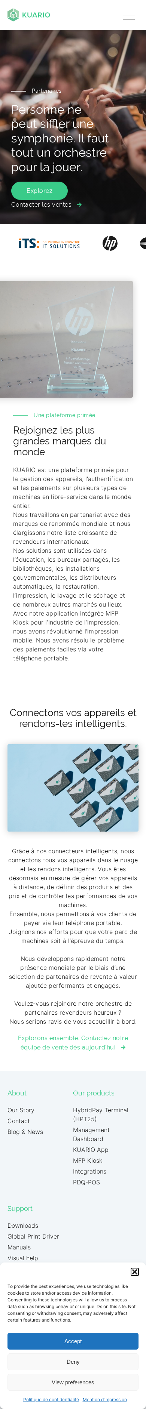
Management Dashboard (91, 1134)
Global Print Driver (33, 1236)
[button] (135, 1272)
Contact (18, 1121)
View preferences (73, 1382)
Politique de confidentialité (51, 1399)
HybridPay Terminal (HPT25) (100, 1114)
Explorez (39, 190)
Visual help (22, 1258)
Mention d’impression (105, 1399)
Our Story (20, 1110)
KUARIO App (91, 1149)
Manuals (19, 1247)
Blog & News (25, 1131)
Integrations (89, 1171)
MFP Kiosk (87, 1160)
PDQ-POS (86, 1182)
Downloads (22, 1225)
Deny (73, 1362)
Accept (73, 1341)
